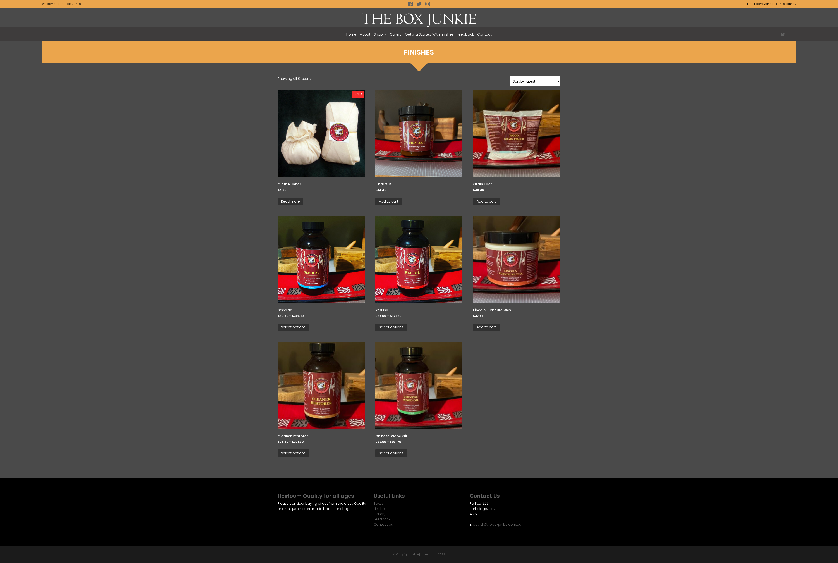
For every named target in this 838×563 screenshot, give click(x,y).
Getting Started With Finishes (429, 34)
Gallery (396, 34)
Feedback (465, 34)
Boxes (378, 503)
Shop (379, 34)
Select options (293, 327)
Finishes (380, 508)
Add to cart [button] (388, 201)
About (365, 34)
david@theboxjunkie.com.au (776, 4)
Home (351, 34)
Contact (484, 34)
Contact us (383, 524)
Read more (290, 201)
